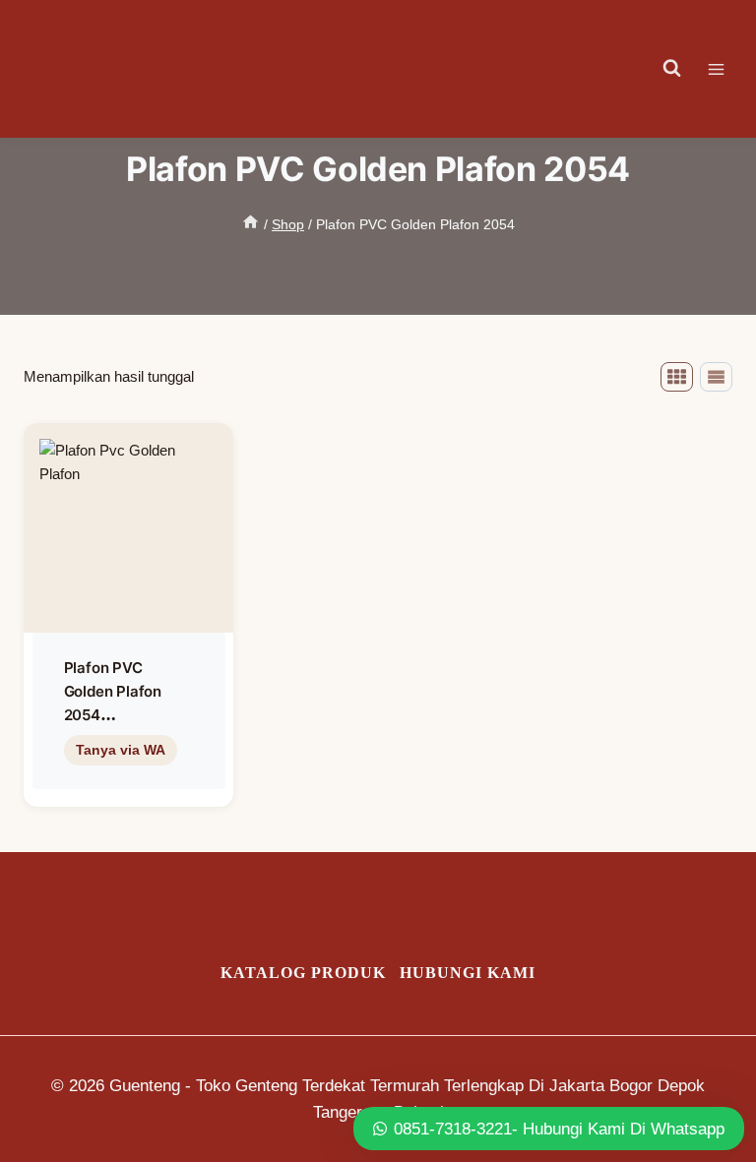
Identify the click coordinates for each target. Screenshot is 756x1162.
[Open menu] (726, 69)
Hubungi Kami (468, 972)
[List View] (716, 377)
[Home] (250, 224)
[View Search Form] (672, 69)
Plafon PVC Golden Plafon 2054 (112, 691)
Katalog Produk (303, 972)
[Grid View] (677, 377)
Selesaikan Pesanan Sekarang (129, 791)
